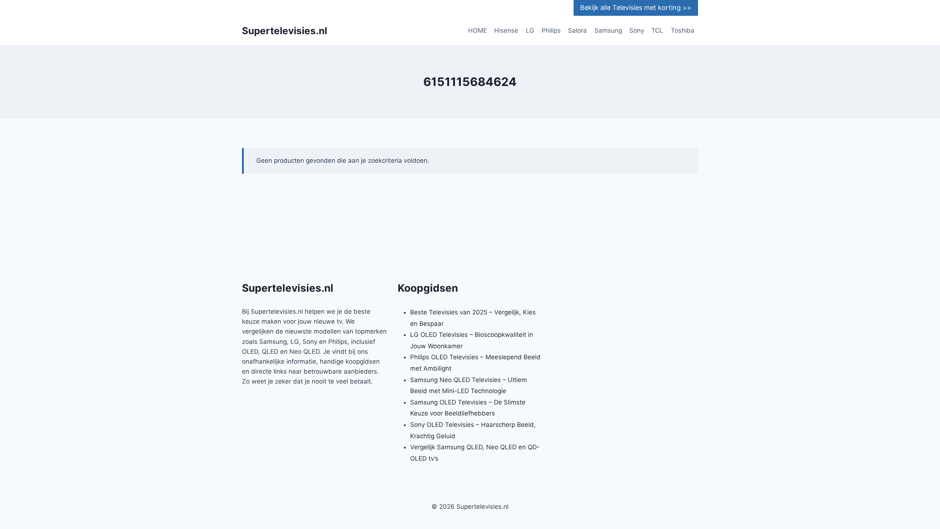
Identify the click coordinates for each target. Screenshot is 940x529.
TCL (657, 30)
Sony (636, 30)
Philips (551, 30)
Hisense (506, 30)
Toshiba (682, 30)
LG (530, 30)
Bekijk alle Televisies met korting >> (635, 7)
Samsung (608, 30)
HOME (477, 30)
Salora (577, 30)
